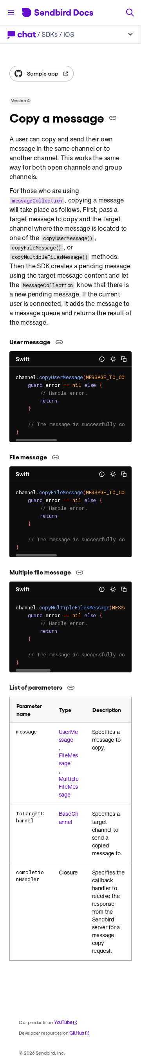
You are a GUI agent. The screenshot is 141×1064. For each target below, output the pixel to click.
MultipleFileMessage (69, 786)
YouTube (63, 1022)
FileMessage (68, 759)
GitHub (76, 1033)
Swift (22, 359)
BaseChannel (68, 818)
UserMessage (68, 736)
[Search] (130, 12)
